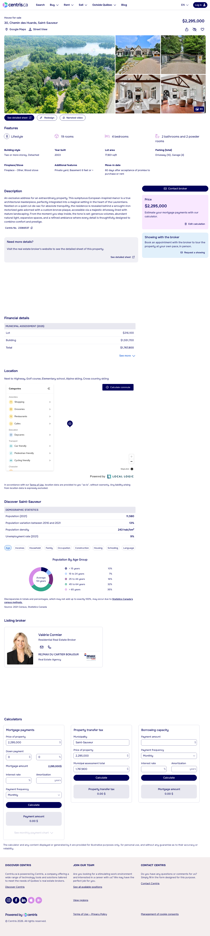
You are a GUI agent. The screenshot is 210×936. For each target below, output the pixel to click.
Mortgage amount (17, 766)
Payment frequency (17, 789)
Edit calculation (196, 223)
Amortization (43, 774)
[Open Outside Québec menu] (115, 5)
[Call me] (49, 647)
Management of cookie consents (160, 914)
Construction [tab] (82, 547)
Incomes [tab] (19, 547)
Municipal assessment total (89, 763)
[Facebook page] (16, 900)
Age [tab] (8, 547)
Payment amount (151, 736)
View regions (80, 900)
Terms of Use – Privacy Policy (90, 914)
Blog (124, 5)
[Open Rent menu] (72, 5)
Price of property (16, 736)
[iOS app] (31, 900)
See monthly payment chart (31, 832)
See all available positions (87, 887)
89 (201, 109)
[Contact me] (41, 647)
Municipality (80, 736)
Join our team (83, 865)
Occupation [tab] (64, 547)
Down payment (15, 751)
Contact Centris (153, 865)
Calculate (34, 805)
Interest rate (13, 774)
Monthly (13, 795)
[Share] (186, 29)
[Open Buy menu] (57, 5)
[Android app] (38, 900)
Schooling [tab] (113, 547)
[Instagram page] (8, 900)
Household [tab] (35, 547)
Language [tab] (128, 547)
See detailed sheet (121, 257)
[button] (59, 74)
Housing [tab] (98, 547)
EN (183, 5)
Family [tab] (49, 547)
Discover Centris (18, 865)
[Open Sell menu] (86, 5)
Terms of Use (37, 484)
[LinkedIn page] (23, 900)
